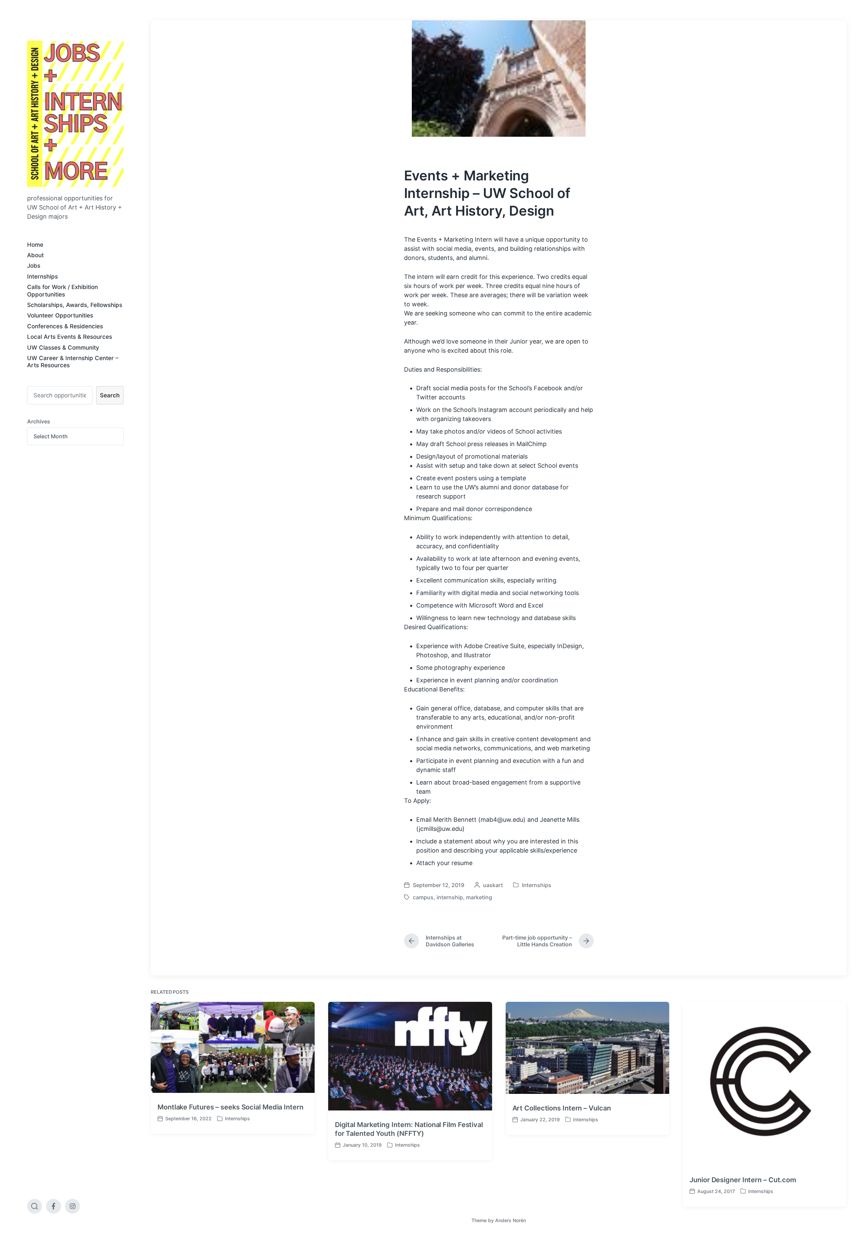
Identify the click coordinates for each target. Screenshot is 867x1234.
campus (423, 897)
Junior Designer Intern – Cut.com (743, 1180)
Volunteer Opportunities (60, 315)
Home (35, 244)
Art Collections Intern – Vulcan (561, 1108)
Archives (38, 421)
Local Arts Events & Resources (69, 336)
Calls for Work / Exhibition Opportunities (62, 291)
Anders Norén (510, 1220)
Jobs (33, 265)
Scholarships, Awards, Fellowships (74, 305)
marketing (479, 897)
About (35, 255)
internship (450, 897)
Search (110, 395)
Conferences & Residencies (65, 326)
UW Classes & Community (63, 347)
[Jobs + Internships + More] (75, 114)
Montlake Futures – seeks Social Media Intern (230, 1107)
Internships (42, 276)
